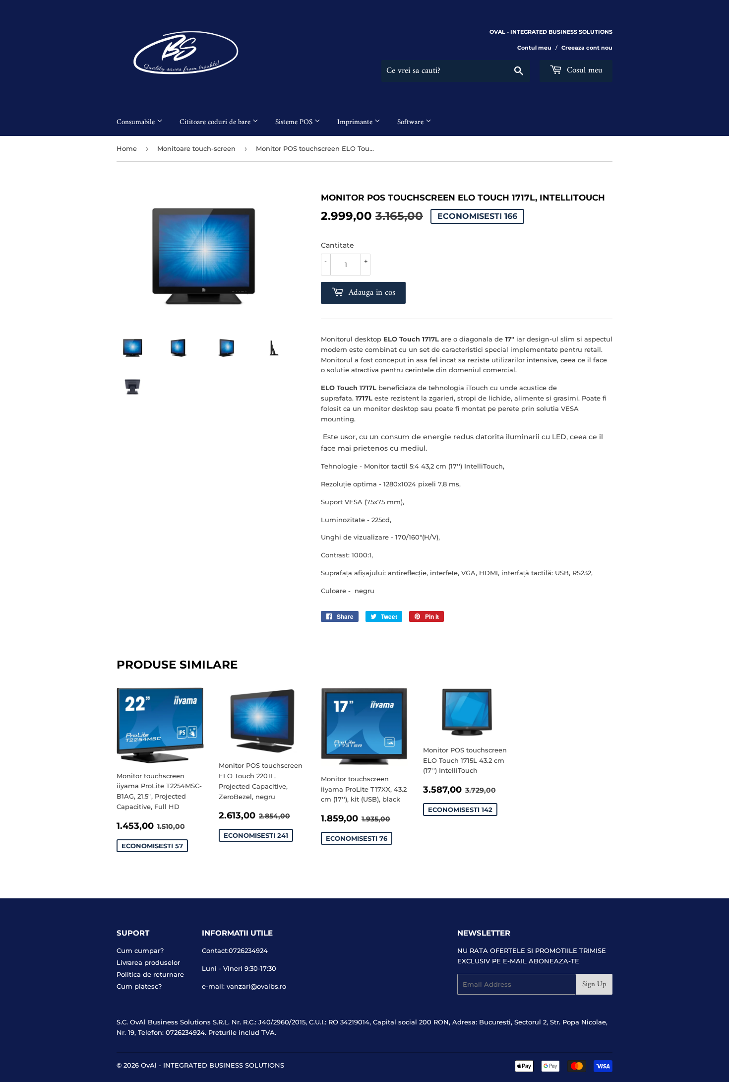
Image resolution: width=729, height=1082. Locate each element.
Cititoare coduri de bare (216, 122)
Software (411, 122)
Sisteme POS (294, 122)
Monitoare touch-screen (196, 148)
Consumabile (137, 122)
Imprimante (355, 122)
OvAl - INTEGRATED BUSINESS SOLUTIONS (212, 1065)
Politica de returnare (150, 974)
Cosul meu (583, 70)
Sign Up (594, 984)
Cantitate (337, 245)
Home (127, 148)
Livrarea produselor (148, 962)
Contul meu (534, 47)
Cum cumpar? (140, 950)
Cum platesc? (139, 986)
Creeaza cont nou (586, 47)
